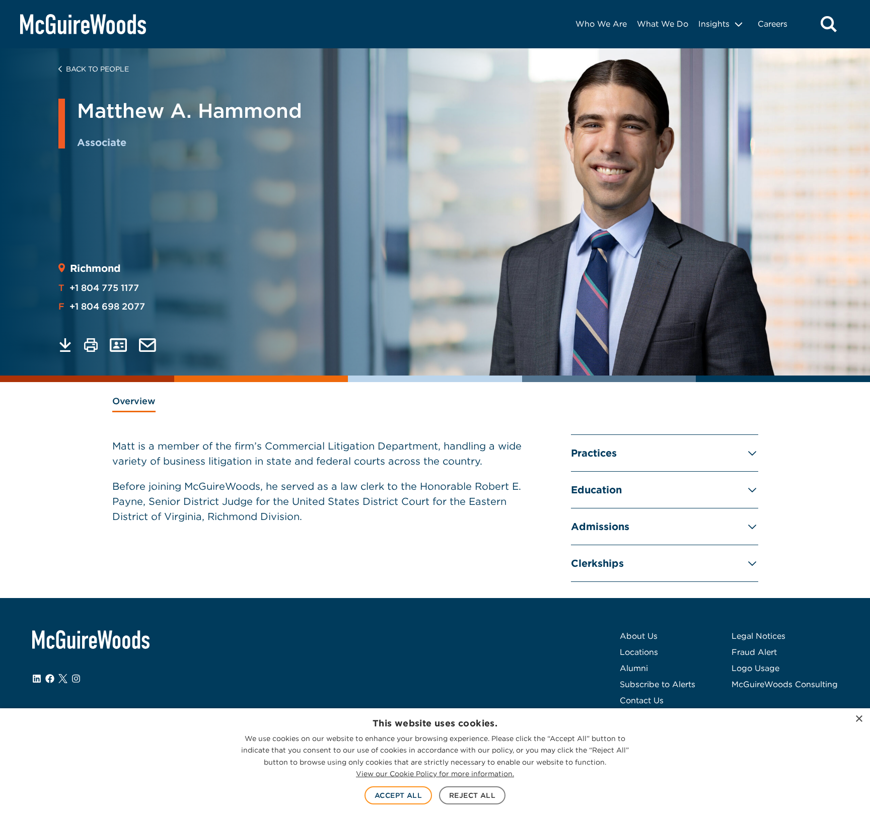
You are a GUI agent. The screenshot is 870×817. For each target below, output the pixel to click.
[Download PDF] (65, 345)
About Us (639, 636)
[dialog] (435, 762)
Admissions (600, 527)
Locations (639, 652)
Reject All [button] (472, 795)
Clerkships (597, 563)
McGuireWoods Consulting (785, 684)
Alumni (634, 668)
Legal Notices (758, 636)
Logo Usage (755, 668)
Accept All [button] (398, 795)
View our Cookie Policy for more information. (435, 774)
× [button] (858, 719)
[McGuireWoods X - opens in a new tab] (62, 678)
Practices (594, 453)
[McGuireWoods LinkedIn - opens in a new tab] (36, 678)
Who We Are (601, 24)
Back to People (97, 69)
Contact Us (642, 700)
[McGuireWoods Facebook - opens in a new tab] (49, 678)
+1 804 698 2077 (101, 306)
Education (596, 490)
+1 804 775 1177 (98, 287)
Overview (134, 401)
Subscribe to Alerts (657, 684)
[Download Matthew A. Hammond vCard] (118, 345)
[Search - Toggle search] (829, 24)
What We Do (662, 24)
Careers (772, 24)
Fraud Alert (754, 652)
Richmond (95, 268)
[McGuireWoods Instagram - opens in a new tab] (76, 678)
